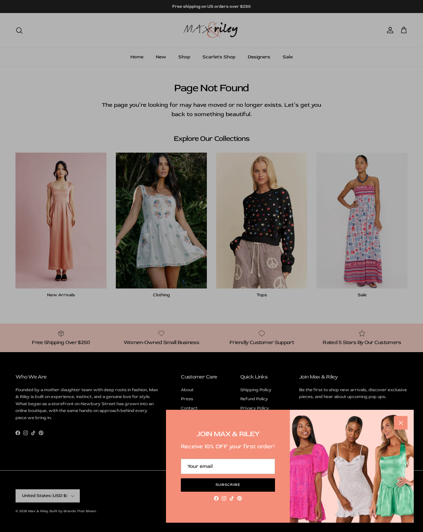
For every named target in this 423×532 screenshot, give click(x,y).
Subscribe (228, 484)
